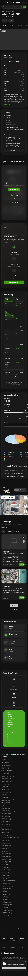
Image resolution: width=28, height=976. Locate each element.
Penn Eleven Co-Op (5, 870)
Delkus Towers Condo (6, 816)
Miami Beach (15, 557)
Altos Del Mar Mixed (5, 786)
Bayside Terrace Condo (6, 791)
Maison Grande (8, 14)
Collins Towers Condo (6, 808)
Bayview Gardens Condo (6, 792)
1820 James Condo (5, 767)
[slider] (8, 406)
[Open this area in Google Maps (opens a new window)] (2, 514)
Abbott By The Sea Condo (7, 781)
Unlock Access (14, 189)
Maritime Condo (5, 850)
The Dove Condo (5, 907)
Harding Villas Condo (6, 835)
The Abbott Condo (5, 894)
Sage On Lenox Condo (6, 885)
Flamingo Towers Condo (6, 824)
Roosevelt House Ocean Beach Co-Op (9, 880)
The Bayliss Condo (5, 901)
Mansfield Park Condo (6, 848)
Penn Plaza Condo (5, 872)
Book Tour (22, 564)
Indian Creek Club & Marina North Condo (10, 837)
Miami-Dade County (10, 928)
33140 (14, 11)
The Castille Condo (5, 905)
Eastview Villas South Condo (7, 819)
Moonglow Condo (5, 858)
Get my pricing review (13, 282)
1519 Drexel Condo (5, 764)
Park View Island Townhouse (7, 869)
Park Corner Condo (5, 866)
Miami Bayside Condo (6, 854)
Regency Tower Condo (6, 877)
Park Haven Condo (5, 867)
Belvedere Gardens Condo (7, 795)
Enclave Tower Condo (6, 821)
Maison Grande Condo (6, 846)
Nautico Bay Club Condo (6, 859)
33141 (22, 592)
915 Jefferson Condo (6, 778)
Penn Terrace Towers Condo (7, 874)
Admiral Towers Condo (6, 783)
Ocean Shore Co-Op (5, 864)
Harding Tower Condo (6, 834)
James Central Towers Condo (7, 838)
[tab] (5, 25)
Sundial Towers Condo (6, 893)
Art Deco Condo (5, 789)
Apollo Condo (4, 787)
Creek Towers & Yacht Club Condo (8, 811)
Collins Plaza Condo (6, 807)
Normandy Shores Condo (6, 862)
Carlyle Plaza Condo (5, 803)
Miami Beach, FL (9, 11)
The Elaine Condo (5, 909)
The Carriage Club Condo (7, 904)
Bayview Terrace (15, 556)
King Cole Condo (5, 842)
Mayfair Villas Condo (6, 853)
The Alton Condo (5, 896)
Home (2, 928)
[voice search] (21, 7)
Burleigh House (15, 590)
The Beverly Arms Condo (6, 902)
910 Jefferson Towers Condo (7, 776)
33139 (21, 557)
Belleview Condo (5, 794)
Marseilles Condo (5, 851)
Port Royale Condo (5, 875)
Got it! (14, 968)
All (3, 531)
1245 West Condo (5, 760)
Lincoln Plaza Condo (6, 845)
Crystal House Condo (6, 813)
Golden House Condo (6, 829)
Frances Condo (4, 827)
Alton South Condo (5, 784)
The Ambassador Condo (6, 897)
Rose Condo (4, 882)
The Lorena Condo (5, 915)
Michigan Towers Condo (6, 856)
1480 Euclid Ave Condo (6, 762)
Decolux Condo (5, 815)
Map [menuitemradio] (3, 497)
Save (5, 20)
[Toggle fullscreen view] (25, 497)
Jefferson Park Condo (6, 840)
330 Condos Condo (5, 768)
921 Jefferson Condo (6, 780)
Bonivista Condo (5, 797)
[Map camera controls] (25, 506)
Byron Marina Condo (6, 802)
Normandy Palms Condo (6, 861)
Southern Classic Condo (6, 888)
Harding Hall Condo (5, 832)
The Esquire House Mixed (6, 912)
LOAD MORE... (14, 605)
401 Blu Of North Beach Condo (7, 770)
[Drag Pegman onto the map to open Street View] (25, 511)
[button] (16, 318)
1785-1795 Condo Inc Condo (7, 765)
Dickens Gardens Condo (6, 818)
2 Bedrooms (17, 531)
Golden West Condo (5, 831)
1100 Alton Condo (5, 759)
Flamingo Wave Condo (6, 826)
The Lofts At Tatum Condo (7, 913)
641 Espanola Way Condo (6, 772)
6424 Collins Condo (5, 773)
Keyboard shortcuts (8, 514)
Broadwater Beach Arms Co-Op (8, 799)
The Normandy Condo (6, 917)
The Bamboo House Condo (7, 899)
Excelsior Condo (5, 823)
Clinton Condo (4, 805)
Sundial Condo (4, 891)
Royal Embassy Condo (6, 883)
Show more (12, 150)
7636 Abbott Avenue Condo (7, 775)
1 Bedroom (9, 531)
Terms (26, 514)
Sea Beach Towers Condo (7, 886)
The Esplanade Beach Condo (7, 910)
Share (12, 20)
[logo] (13, 2)
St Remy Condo (5, 890)
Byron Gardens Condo (6, 800)
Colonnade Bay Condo (6, 810)
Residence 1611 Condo (6, 878)
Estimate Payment (8, 57)
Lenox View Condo (5, 843)
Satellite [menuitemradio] (10, 497)
